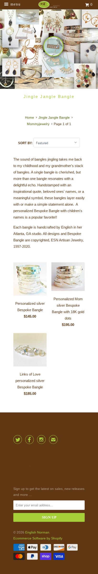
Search (20, 455)
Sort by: (26, 143)
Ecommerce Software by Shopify (37, 538)
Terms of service (28, 467)
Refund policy (26, 478)
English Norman (37, 532)
